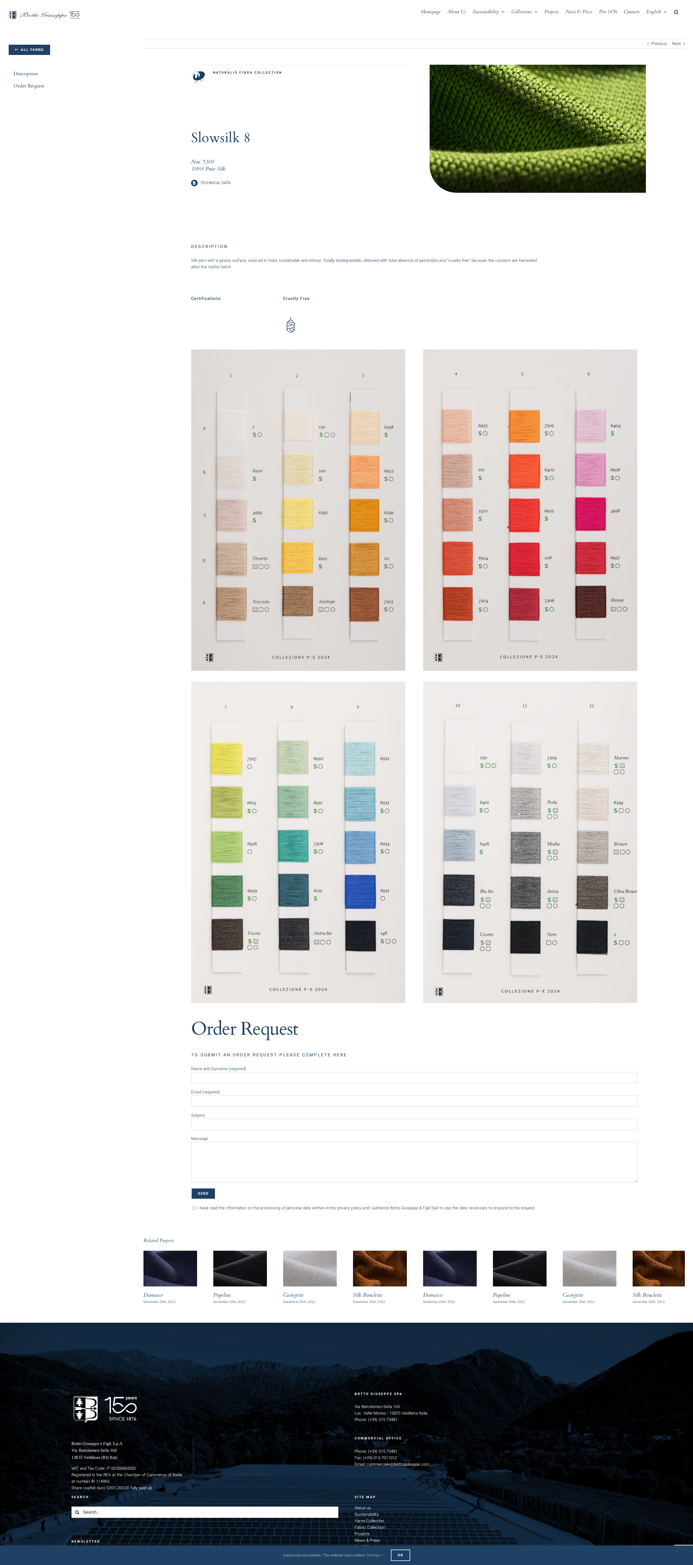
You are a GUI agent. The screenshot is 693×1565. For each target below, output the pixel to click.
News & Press (367, 1540)
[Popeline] (240, 1268)
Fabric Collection (370, 1527)
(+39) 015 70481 (382, 1420)
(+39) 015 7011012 (380, 1458)
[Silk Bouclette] (380, 1268)
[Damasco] (170, 1268)
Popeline (222, 1295)
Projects (362, 1534)
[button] (676, 11)
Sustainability (367, 1514)
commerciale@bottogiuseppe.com (398, 1464)
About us (363, 1508)
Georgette (293, 1295)
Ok (400, 1555)
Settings (374, 1555)
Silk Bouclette (368, 1295)
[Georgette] (310, 1268)
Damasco (153, 1295)
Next (676, 44)
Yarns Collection (369, 1521)
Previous (659, 44)
